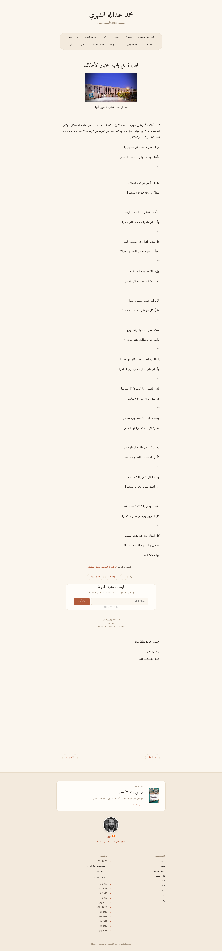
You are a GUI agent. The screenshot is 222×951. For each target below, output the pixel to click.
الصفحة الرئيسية (146, 37)
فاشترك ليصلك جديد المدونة (102, 566)
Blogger (94, 944)
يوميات (128, 37)
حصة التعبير (90, 37)
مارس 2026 (99, 878)
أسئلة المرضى (133, 45)
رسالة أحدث (152, 757)
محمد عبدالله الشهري (111, 15)
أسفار (83, 45)
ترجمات (162, 866)
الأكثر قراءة (115, 45)
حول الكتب (73, 37)
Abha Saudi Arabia (115, 627)
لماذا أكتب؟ (98, 45)
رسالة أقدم (70, 757)
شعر (72, 45)
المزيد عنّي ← (119, 842)
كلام (104, 37)
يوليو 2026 (100, 872)
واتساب (111, 577)
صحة (149, 45)
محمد (109, 837)
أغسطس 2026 (97, 866)
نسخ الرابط (95, 577)
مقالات (116, 37)
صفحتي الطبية (104, 842)
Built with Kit (111, 607)
